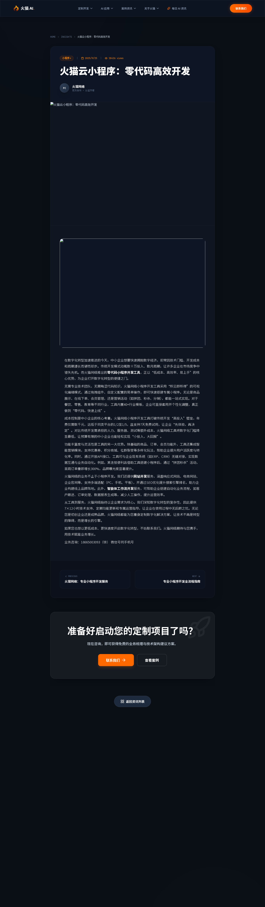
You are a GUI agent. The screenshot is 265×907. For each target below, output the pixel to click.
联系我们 (241, 8)
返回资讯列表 (135, 701)
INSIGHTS (66, 36)
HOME (53, 36)
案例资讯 (126, 8)
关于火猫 (149, 8)
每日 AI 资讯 (179, 8)
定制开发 (83, 8)
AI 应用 (105, 8)
